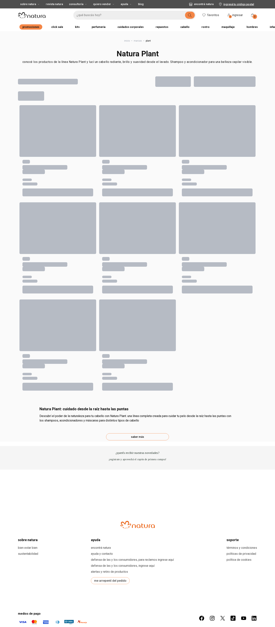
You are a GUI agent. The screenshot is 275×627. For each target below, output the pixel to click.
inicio (127, 40)
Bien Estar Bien (27, 323)
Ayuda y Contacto (102, 329)
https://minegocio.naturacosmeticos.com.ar (181, 456)
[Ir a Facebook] (202, 394)
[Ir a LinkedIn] (254, 394)
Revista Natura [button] (54, 4)
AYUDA (95, 315)
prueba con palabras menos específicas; (59, 119)
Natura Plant (138, 53)
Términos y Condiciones (242, 323)
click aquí (204, 448)
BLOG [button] (141, 4)
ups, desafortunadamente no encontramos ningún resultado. (79, 99)
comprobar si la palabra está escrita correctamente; (68, 114)
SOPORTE (233, 315)
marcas (138, 40)
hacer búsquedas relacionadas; (51, 108)
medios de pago (29, 389)
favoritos (213, 15)
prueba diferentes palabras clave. (53, 125)
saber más (137, 212)
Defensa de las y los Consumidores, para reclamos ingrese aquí (132, 335)
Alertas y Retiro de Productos (109, 347)
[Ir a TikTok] (233, 394)
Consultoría (76, 4)
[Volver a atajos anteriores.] (20, 167)
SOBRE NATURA (28, 315)
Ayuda (124, 4)
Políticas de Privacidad (241, 329)
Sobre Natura (28, 4)
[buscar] (190, 15)
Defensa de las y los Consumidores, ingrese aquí (123, 341)
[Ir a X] (223, 394)
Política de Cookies (239, 335)
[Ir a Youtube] (244, 394)
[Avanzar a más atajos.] (255, 167)
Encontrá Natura (204, 4)
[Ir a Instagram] (212, 394)
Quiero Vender (102, 4)
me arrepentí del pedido (110, 356)
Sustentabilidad (28, 329)
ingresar (236, 15)
